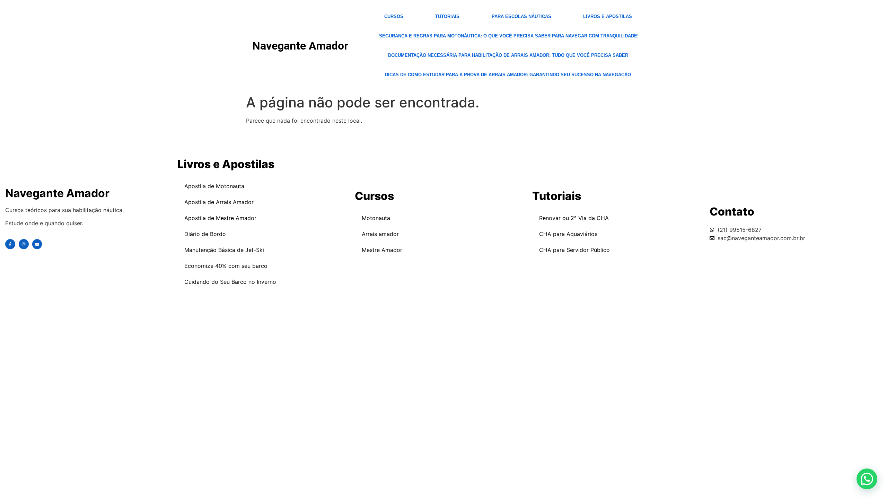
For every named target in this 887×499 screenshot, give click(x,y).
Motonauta (376, 218)
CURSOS (393, 16)
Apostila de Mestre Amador (220, 218)
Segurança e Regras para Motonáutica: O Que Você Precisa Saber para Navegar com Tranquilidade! (509, 35)
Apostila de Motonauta (214, 186)
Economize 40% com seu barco (225, 265)
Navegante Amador (300, 45)
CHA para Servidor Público (574, 249)
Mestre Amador (382, 249)
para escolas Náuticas (521, 16)
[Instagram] (24, 244)
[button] (867, 479)
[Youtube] (37, 244)
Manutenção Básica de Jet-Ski (224, 249)
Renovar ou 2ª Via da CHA (574, 218)
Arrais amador (380, 233)
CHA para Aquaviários (568, 233)
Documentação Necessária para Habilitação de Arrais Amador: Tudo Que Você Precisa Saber (508, 55)
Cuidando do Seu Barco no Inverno (230, 281)
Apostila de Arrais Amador (219, 202)
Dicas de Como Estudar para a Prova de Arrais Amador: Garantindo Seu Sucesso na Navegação (508, 74)
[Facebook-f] (10, 244)
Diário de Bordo (205, 233)
